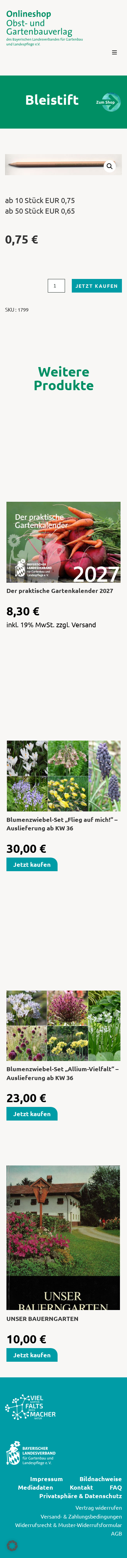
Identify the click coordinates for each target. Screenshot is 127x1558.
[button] (114, 52)
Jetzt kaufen (97, 286)
